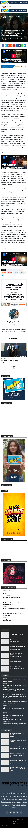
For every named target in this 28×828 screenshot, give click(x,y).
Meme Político (23, 825)
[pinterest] (14, 46)
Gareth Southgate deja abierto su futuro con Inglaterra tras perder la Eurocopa (14, 286)
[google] (8, 46)
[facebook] (3, 46)
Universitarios (23, 356)
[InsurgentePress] (7, 5)
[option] (14, 353)
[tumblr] (19, 46)
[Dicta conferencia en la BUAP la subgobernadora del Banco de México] (14, 350)
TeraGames (11, 825)
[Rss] (21, 812)
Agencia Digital (5, 825)
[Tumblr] (17, 812)
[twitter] (6, 46)
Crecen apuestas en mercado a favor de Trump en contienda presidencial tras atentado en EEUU (14, 296)
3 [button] (13, 366)
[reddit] (11, 46)
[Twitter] (10, 812)
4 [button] (14, 366)
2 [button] (12, 366)
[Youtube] (14, 812)
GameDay (14, 821)
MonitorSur (17, 825)
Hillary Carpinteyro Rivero (9, 38)
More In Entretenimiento (13, 340)
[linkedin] (17, 46)
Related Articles (13, 338)
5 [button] (15, 366)
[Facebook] (7, 812)
